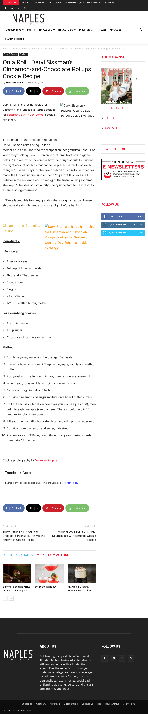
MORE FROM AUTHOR (53, 555)
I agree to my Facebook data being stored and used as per (41, 482)
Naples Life (45, 29)
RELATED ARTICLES (18, 555)
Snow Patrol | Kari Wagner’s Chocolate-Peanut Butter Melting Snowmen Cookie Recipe (24, 536)
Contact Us (70, 2)
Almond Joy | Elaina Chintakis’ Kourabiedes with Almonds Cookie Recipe (74, 536)
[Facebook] (5, 8)
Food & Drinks (12, 29)
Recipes (36, 48)
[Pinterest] (18, 8)
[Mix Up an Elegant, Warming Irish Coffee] (82, 573)
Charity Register (14, 38)
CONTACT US (113, 128)
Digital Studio (54, 2)
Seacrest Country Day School (25, 114)
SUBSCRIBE (112, 118)
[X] (25, 8)
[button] (140, 30)
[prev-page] (5, 598)
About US (26, 2)
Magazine (115, 29)
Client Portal (110, 2)
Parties (31, 29)
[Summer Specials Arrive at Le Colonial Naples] (17, 573)
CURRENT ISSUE (112, 108)
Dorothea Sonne (15, 82)
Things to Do (65, 29)
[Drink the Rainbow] (49, 573)
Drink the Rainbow (45, 586)
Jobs (81, 2)
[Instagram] (12, 8)
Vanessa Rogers (45, 460)
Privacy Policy (71, 482)
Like (140, 216)
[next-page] (11, 598)
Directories (86, 29)
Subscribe (11, 2)
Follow (138, 224)
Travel (102, 29)
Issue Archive (93, 2)
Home (6, 48)
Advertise (39, 2)
